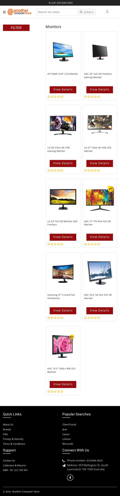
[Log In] (107, 12)
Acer (64, 429)
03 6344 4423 (95, 460)
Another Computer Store (26, 491)
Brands (7, 429)
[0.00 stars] (55, 96)
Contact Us (9, 460)
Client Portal (69, 424)
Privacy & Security (13, 438)
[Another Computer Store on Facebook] (70, 477)
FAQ (5, 434)
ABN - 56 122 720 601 (15, 470)
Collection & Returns (14, 465)
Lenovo (66, 438)
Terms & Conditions (14, 443)
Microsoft (67, 443)
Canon (66, 434)
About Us (8, 424)
